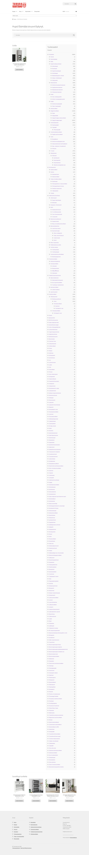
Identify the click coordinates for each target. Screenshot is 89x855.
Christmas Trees (52, 341)
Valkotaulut (54, 273)
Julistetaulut (51, 475)
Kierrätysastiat (52, 531)
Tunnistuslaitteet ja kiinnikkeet (57, 254)
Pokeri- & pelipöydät (56, 106)
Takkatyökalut (55, 190)
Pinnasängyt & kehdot (53, 696)
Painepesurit (51, 679)
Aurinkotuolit (56, 158)
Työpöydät (54, 127)
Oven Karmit (51, 670)
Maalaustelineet (55, 268)
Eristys (50, 348)
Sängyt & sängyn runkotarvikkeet (59, 118)
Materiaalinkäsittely (55, 226)
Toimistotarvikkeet (53, 259)
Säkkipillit (51, 527)
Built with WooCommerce (26, 848)
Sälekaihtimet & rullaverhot (55, 449)
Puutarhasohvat (57, 162)
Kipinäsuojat (54, 181)
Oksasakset (51, 661)
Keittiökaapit (55, 73)
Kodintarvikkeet (54, 169)
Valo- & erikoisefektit (53, 755)
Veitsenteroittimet (53, 395)
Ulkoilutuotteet (54, 296)
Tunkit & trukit (57, 237)
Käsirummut (51, 590)
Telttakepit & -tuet (59, 308)
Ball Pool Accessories (53, 320)
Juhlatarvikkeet (52, 346)
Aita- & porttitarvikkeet (57, 282)
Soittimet (51, 470)
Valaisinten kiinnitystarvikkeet (55, 750)
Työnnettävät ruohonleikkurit (55, 724)
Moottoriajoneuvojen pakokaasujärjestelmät (58, 649)
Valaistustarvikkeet (53, 752)
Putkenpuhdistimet (53, 564)
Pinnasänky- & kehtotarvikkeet (55, 698)
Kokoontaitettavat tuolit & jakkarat (59, 143)
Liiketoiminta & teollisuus (54, 195)
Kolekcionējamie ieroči (53, 545)
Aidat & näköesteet (55, 277)
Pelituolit (54, 148)
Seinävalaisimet (52, 494)
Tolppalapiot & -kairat (53, 576)
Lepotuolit (51, 402)
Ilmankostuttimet (53, 454)
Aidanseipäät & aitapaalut (57, 280)
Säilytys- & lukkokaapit (57, 78)
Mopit (50, 621)
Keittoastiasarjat (52, 510)
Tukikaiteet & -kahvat (53, 628)
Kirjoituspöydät (55, 125)
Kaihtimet (51, 353)
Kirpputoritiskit (55, 221)
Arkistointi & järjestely (55, 261)
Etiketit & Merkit (52, 379)
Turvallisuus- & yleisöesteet (58, 285)
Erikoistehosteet (52, 343)
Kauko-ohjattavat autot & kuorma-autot (57, 496)
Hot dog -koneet (52, 426)
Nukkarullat (51, 658)
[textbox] (44, 16)
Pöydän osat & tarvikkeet (57, 134)
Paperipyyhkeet (52, 687)
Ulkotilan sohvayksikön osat (60, 165)
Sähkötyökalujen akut (53, 419)
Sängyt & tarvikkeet (55, 110)
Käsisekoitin (51, 562)
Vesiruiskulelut (52, 759)
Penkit (52, 94)
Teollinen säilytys (54, 247)
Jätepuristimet (52, 386)
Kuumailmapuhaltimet (54, 560)
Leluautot (51, 607)
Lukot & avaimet (54, 292)
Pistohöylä (51, 701)
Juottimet (51, 414)
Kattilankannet (52, 487)
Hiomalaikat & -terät (53, 409)
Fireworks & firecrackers (54, 381)
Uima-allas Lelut (52, 748)
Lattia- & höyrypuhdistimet (54, 327)
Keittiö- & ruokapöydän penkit (58, 99)
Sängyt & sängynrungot (57, 120)
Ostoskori (16, 831)
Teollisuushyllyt (55, 249)
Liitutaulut (54, 266)
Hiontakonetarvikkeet (53, 411)
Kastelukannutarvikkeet (54, 484)
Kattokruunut (52, 489)
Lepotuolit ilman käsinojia (54, 404)
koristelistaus (52, 357)
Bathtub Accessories (53, 336)
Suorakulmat (51, 637)
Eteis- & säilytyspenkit (57, 96)
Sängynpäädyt (55, 115)
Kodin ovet (51, 543)
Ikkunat (50, 350)
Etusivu (15, 19)
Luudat (50, 618)
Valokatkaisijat (52, 757)
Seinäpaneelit (52, 376)
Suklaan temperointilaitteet (55, 393)
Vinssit (55, 240)
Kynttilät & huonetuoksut (54, 444)
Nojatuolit (51, 407)
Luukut (50, 364)
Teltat (55, 301)
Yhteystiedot (37, 11)
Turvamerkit (54, 216)
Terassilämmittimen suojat (54, 736)
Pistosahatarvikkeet (53, 416)
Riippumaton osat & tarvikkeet (55, 717)
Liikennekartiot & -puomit (54, 611)
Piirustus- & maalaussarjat (54, 694)
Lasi (50, 360)
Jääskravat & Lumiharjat (54, 480)
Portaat (50, 371)
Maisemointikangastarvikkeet (55, 555)
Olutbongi (51, 665)
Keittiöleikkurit (52, 498)
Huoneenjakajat (54, 59)
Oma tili (15, 829)
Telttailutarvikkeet (58, 303)
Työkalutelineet (52, 421)
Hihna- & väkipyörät (58, 233)
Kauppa (13, 11)
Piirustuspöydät (57, 129)
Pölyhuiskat (51, 623)
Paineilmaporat (52, 677)
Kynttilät (51, 583)
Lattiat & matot (52, 362)
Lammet (51, 600)
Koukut (50, 550)
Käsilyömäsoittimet (53, 585)
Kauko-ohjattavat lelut (54, 322)
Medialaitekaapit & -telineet (58, 75)
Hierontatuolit (52, 400)
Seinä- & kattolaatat (53, 374)
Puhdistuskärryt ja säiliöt (56, 244)
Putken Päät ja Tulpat (53, 708)
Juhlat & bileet (52, 458)
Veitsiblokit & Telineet (53, 508)
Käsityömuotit (52, 595)
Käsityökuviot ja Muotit (54, 463)
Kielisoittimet (52, 517)
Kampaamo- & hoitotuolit (56, 205)
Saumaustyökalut (52, 571)
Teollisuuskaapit (55, 252)
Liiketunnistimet (52, 616)
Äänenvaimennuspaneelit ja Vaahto (56, 766)
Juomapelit (51, 477)
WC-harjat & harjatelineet (54, 630)
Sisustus (52, 172)
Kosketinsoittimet (53, 548)
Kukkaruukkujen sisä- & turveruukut (56, 552)
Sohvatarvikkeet (54, 108)
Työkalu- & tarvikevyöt (53, 741)
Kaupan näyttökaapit (56, 200)
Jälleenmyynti (54, 197)
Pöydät (52, 101)
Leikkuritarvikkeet (53, 604)
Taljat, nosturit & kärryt (59, 235)
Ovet (50, 367)
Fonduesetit (51, 383)
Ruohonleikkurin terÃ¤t (54, 727)
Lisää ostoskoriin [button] (19, 69)
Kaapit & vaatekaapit (56, 71)
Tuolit (52, 136)
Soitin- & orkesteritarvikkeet (55, 468)
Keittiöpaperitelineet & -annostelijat (57, 505)
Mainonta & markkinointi (56, 219)
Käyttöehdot (28, 11)
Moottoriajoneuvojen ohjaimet (55, 647)
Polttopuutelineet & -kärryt (58, 186)
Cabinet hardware (56, 289)
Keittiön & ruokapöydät (57, 103)
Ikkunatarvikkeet (55, 176)
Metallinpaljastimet (56, 256)
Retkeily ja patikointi (56, 299)
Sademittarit (51, 447)
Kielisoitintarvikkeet (53, 513)
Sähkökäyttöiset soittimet (54, 524)
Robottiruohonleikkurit (54, 722)
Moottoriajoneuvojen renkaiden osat (56, 651)
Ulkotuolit (54, 155)
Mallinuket (54, 202)
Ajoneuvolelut (52, 317)
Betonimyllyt (52, 339)
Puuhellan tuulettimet (57, 188)
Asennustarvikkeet (54, 287)
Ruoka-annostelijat (53, 503)
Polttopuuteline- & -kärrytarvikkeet (59, 183)
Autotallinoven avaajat (54, 324)
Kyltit (52, 207)
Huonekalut (51, 54)
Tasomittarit (51, 642)
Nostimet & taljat (56, 230)
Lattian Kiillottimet (53, 329)
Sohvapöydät (51, 731)
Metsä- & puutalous (55, 242)
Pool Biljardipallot (53, 703)
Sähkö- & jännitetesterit (54, 640)
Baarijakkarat (55, 139)
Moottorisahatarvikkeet (54, 656)
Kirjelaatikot (51, 442)
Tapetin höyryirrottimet (54, 332)
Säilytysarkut (55, 80)
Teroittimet (51, 574)
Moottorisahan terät (53, 654)
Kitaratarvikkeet (52, 538)
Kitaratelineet (52, 541)
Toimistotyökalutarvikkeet (56, 132)
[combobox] (44, 15)
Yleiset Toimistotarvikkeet (54, 764)
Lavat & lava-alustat (56, 228)
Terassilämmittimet (53, 456)
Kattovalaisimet (52, 491)
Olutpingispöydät (52, 668)
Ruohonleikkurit (52, 682)
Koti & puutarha (52, 167)
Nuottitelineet (52, 515)
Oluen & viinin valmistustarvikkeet (56, 466)
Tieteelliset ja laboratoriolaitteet (56, 715)
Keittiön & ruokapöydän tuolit (58, 141)
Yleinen (50, 315)
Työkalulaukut (52, 743)
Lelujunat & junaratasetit (54, 609)
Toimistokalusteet (54, 122)
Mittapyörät (51, 635)
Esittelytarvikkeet (54, 263)
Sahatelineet (51, 729)
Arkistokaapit (55, 66)
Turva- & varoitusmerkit (57, 214)
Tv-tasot (52, 150)
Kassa (20, 11)
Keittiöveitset (52, 501)
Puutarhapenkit (57, 160)
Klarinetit (51, 430)
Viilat (50, 578)
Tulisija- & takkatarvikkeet (56, 179)
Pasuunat (51, 691)
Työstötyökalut (52, 423)
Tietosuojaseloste (17, 834)
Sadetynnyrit (51, 557)
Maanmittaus (52, 614)
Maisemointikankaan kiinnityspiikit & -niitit (58, 632)
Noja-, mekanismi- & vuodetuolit (59, 146)
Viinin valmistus (52, 762)
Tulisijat (52, 193)
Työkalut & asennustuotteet (55, 275)
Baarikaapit (54, 68)
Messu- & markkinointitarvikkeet (59, 223)
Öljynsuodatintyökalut (53, 581)
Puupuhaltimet (52, 522)
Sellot (50, 536)
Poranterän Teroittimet (54, 705)
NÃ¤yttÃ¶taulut (55, 270)
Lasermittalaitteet (53, 602)
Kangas (50, 482)
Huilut (50, 428)
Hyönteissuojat (52, 437)
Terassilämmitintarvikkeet (54, 734)
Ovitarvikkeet (52, 369)
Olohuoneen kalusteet (57, 92)
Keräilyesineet (52, 461)
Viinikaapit (51, 397)
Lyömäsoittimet (52, 520)
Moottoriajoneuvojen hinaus (55, 644)
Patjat (53, 113)
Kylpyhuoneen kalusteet (57, 87)
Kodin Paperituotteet (53, 435)
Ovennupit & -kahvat (53, 672)
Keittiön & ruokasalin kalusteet (58, 85)
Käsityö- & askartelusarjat (54, 593)
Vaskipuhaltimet (52, 529)
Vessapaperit (51, 689)
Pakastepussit (52, 684)
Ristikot (50, 719)
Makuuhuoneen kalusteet (57, 89)
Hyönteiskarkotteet (53, 433)
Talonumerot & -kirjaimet (54, 451)
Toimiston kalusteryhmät (54, 738)
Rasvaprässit (51, 569)
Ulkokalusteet (54, 153)
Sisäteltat (57, 306)
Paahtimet (51, 675)
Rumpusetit (51, 588)
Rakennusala (51, 712)
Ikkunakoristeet (55, 174)
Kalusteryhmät (54, 82)
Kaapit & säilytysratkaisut (56, 63)
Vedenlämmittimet (53, 334)
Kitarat (50, 534)
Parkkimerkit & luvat (56, 209)
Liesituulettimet (52, 390)
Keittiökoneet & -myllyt (54, 388)
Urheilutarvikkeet (52, 294)
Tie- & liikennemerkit (56, 212)
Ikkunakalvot (51, 440)
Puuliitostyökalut (52, 567)
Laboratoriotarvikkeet (53, 597)
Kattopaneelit (52, 355)
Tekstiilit (51, 473)
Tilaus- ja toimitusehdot (19, 836)
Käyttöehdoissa (73, 837)
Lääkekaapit (51, 625)
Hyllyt (52, 61)
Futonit (52, 56)
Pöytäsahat (51, 710)
